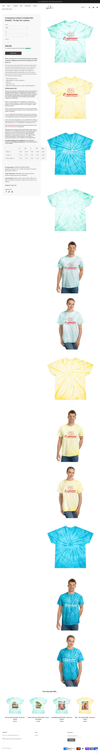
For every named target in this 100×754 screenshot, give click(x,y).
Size (6, 31)
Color (6, 24)
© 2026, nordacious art (6, 748)
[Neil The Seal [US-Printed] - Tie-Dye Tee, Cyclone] (15, 705)
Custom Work (28, 5)
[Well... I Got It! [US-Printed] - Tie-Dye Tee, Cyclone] (85, 705)
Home (3, 5)
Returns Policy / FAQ (6, 9)
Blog (21, 5)
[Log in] (93, 7)
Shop (8, 5)
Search (36, 735)
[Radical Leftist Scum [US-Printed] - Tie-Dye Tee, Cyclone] (38, 705)
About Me (16, 5)
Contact (35, 5)
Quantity (7, 39)
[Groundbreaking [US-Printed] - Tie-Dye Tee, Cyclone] (61, 705)
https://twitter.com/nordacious (13, 738)
